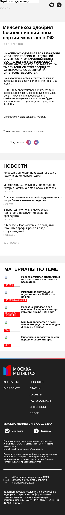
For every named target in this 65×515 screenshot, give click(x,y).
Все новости (11, 243)
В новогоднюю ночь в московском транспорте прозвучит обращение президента (25, 212)
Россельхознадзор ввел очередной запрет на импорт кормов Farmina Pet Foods (39, 309)
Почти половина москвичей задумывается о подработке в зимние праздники (32, 199)
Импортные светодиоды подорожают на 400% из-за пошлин (38, 294)
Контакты (11, 382)
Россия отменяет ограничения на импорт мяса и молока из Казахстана (40, 279)
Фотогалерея (40, 400)
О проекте (11, 388)
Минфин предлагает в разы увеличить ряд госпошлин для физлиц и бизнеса (40, 324)
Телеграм (46, 431)
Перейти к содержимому (14, 1)
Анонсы (36, 394)
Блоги (34, 413)
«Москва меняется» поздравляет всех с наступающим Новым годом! (29, 174)
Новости (37, 382)
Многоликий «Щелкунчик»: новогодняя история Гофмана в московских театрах (29, 186)
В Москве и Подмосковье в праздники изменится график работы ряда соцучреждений (28, 228)
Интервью (38, 406)
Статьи (35, 388)
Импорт (16, 132)
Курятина (27, 132)
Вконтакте (17, 431)
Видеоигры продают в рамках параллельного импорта (40, 338)
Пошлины (39, 132)
